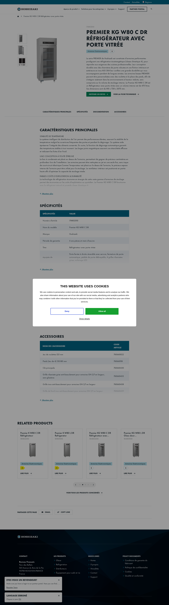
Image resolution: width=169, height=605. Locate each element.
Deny (67, 311)
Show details (84, 319)
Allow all (102, 311)
